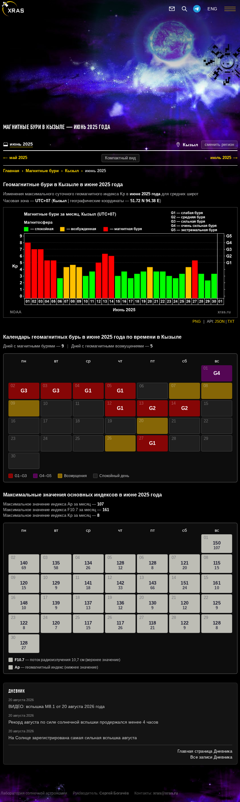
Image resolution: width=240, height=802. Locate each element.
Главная (11, 170)
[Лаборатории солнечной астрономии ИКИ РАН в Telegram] (197, 9)
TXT (231, 321)
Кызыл (72, 170)
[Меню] (230, 8)
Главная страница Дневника (205, 751)
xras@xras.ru (165, 793)
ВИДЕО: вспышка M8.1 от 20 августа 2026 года (56, 706)
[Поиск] (184, 9)
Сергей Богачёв (114, 793)
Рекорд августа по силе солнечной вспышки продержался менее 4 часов (83, 722)
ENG (213, 8)
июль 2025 (220, 157)
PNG (196, 321)
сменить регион (219, 144)
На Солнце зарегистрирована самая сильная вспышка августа (72, 737)
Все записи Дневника (211, 757)
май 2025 (18, 157)
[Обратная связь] (172, 9)
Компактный (120, 158)
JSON (220, 321)
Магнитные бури (42, 170)
